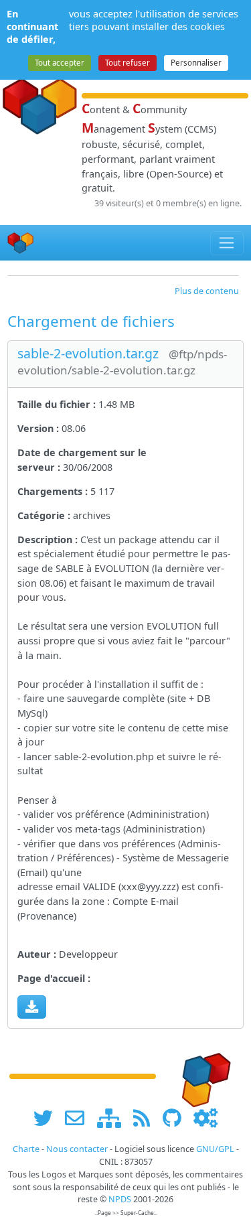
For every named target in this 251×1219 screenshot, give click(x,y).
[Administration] (205, 1118)
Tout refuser (127, 63)
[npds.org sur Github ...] (177, 1118)
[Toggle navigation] (227, 243)
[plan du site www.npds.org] (114, 1118)
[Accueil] (20, 243)
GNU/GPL (215, 1149)
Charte (26, 1149)
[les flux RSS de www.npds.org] (146, 1118)
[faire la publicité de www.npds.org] (79, 1118)
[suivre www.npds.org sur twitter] (47, 1118)
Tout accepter (59, 63)
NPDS (119, 1199)
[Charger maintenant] (31, 1006)
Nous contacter (77, 1149)
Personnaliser (196, 63)
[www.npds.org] (201, 1075)
